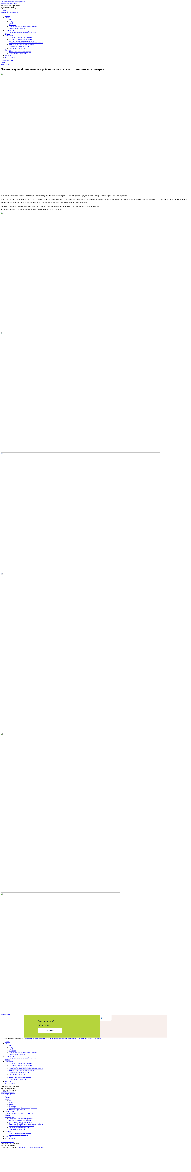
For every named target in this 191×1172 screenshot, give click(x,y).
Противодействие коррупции (19, 46)
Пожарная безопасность (17, 48)
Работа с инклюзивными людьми (20, 52)
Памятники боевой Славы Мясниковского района (26, 43)
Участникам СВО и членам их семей (21, 44)
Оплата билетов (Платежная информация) (23, 26)
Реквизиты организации (17, 28)
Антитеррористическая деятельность (21, 41)
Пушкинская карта (7, 60)
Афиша (7, 34)
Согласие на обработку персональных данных (60, 1038)
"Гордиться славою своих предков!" (21, 37)
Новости (8, 50)
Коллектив (12, 25)
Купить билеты (10, 57)
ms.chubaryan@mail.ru (8, 1094)
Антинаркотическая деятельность (20, 39)
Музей (11, 23)
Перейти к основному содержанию (13, 1)
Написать (50, 1030)
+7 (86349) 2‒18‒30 (7, 10)
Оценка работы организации (18, 53)
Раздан (11, 21)
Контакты (8, 55)
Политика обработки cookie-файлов (89, 1038)
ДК (10, 19)
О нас (7, 17)
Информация (9, 30)
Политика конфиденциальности (34, 1038)
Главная (7, 16)
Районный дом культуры (9, 3)
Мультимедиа (9, 35)
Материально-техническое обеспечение (22, 32)
